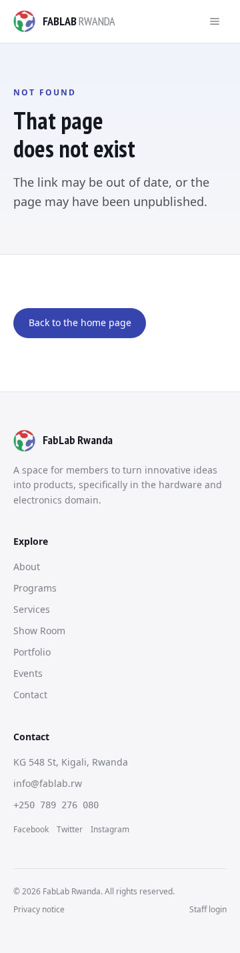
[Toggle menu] (215, 21)
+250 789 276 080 (56, 805)
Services (31, 609)
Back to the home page (80, 322)
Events (28, 673)
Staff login (208, 909)
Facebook (31, 829)
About (26, 566)
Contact (30, 694)
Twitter (70, 829)
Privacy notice (39, 909)
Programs (35, 588)
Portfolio (32, 652)
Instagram (110, 829)
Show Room (39, 630)
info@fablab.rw (47, 783)
